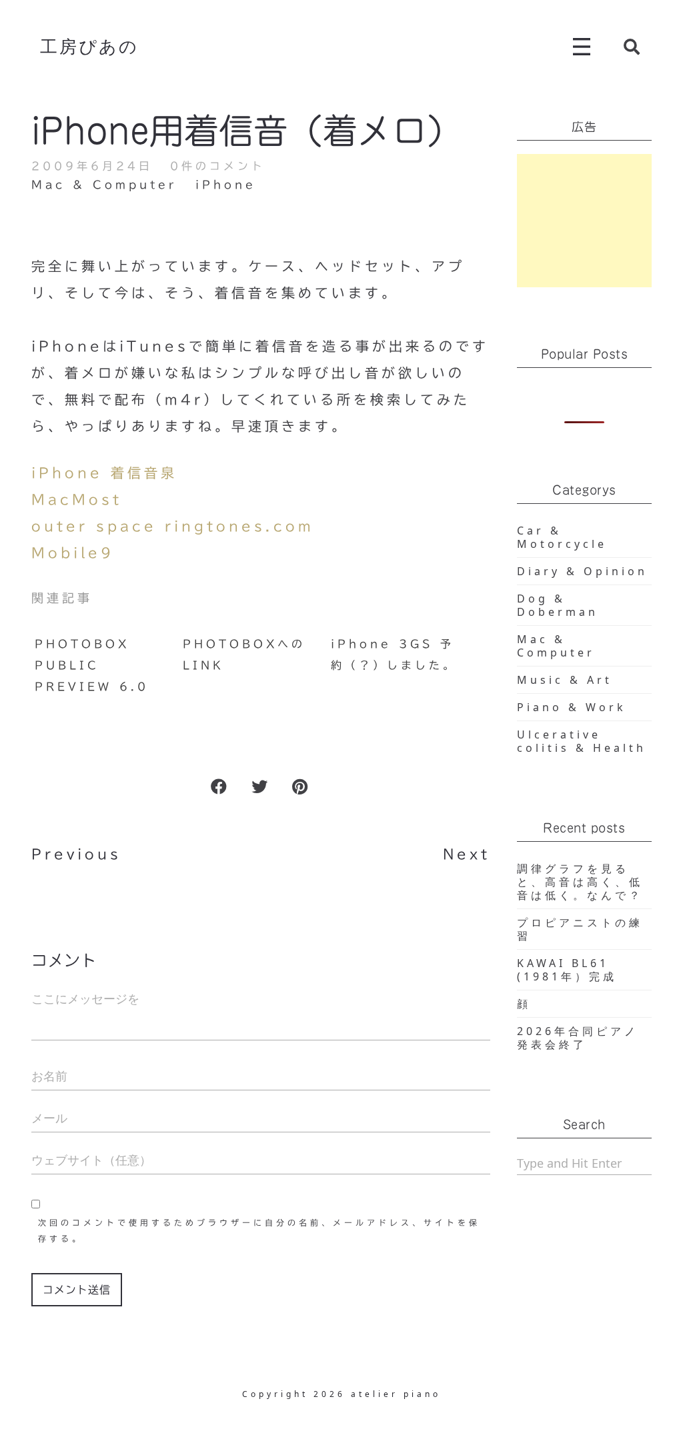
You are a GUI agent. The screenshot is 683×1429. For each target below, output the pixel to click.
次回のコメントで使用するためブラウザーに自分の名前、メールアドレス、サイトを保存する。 (259, 1230)
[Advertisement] (584, 220)
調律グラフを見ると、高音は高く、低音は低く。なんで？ (580, 882)
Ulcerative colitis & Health (581, 741)
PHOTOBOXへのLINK (244, 655)
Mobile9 (72, 552)
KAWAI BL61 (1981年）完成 (567, 969)
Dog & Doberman (557, 605)
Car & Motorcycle (562, 537)
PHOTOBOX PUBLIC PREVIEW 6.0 (92, 665)
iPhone (225, 184)
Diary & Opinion (582, 571)
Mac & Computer (104, 184)
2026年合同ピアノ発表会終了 (577, 1037)
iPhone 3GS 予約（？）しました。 (394, 655)
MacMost (76, 499)
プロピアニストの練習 (580, 929)
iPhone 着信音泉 (104, 472)
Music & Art (564, 680)
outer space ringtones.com (172, 526)
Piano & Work (571, 707)
